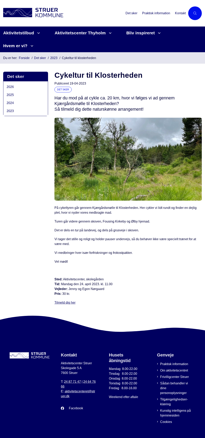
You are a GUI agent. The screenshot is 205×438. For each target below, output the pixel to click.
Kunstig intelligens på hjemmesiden (175, 413)
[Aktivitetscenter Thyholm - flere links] (110, 33)
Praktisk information (174, 364)
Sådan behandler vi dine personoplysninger (174, 388)
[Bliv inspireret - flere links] (159, 33)
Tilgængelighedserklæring (174, 402)
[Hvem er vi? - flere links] (31, 45)
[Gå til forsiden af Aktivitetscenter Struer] (61, 13)
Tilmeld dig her (64, 302)
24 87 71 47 (72, 381)
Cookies (166, 422)
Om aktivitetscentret (174, 370)
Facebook (76, 408)
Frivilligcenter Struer (174, 377)
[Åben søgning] (195, 13)
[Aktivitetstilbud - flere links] (38, 33)
